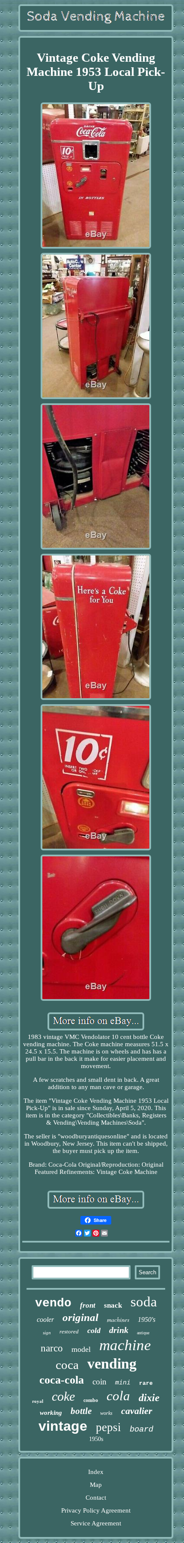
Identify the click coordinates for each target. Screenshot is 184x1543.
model (81, 1349)
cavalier (136, 1410)
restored (69, 1331)
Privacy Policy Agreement (96, 1510)
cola (118, 1395)
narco (52, 1348)
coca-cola (61, 1380)
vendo (53, 1303)
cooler (45, 1319)
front (87, 1305)
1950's (146, 1319)
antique (143, 1332)
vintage (63, 1426)
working (51, 1412)
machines (118, 1319)
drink (118, 1330)
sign (47, 1332)
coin (99, 1381)
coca (67, 1365)
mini (123, 1383)
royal (37, 1401)
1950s (96, 1439)
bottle (81, 1411)
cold (94, 1330)
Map (96, 1484)
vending (112, 1364)
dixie (149, 1397)
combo (90, 1400)
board (141, 1429)
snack (113, 1305)
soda (144, 1301)
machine (125, 1345)
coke (63, 1396)
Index (96, 1471)
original (80, 1317)
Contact (96, 1497)
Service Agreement (96, 1523)
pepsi (108, 1427)
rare (146, 1383)
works (106, 1413)
